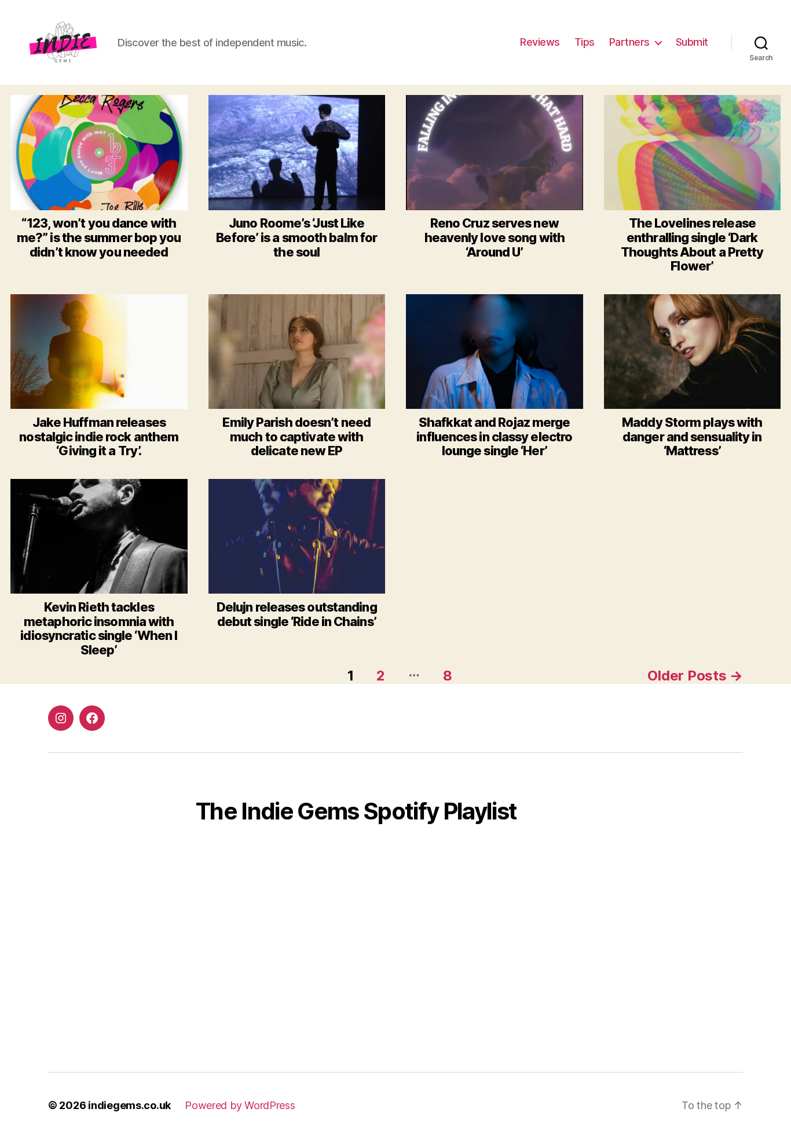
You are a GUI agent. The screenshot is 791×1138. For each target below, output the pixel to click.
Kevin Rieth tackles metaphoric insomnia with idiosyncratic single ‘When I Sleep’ (98, 628)
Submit (692, 42)
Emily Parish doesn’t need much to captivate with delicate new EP (296, 436)
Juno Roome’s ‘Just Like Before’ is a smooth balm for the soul (296, 237)
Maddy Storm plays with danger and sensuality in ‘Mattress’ (692, 436)
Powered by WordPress (240, 1105)
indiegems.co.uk (129, 1105)
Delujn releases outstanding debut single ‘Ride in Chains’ (297, 614)
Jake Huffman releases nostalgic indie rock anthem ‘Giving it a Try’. (98, 436)
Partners (629, 42)
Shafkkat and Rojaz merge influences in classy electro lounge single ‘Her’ (494, 436)
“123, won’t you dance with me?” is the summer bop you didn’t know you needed (99, 237)
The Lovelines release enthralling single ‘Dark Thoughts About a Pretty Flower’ (692, 244)
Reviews (540, 42)
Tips (584, 42)
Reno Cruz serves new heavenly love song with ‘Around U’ (494, 237)
